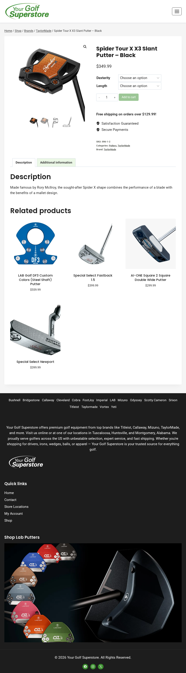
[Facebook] (85, 666)
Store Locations (16, 507)
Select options (91, 296)
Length (101, 86)
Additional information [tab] (56, 162)
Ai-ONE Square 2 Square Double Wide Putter (150, 277)
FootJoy (88, 400)
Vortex (104, 407)
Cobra (76, 400)
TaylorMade (124, 145)
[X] (100, 666)
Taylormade (89, 407)
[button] (85, 46)
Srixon (173, 400)
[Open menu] (177, 11)
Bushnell (14, 400)
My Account (13, 513)
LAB (113, 400)
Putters (113, 145)
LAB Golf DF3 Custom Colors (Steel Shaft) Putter (35, 279)
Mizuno (123, 400)
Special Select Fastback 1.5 (92, 277)
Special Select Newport (35, 361)
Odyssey (136, 400)
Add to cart (129, 97)
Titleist (74, 407)
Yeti (113, 407)
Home (9, 493)
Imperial (102, 400)
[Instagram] (93, 666)
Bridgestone (31, 400)
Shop (8, 520)
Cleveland (63, 400)
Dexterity (103, 78)
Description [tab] (24, 162)
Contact (10, 500)
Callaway (48, 400)
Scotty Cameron (155, 400)
